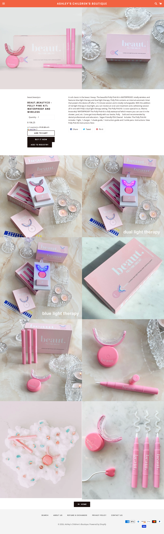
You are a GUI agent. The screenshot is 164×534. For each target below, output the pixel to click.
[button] (41, 128)
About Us (57, 515)
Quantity (32, 117)
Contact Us (116, 515)
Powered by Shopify (97, 524)
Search (45, 515)
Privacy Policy (99, 515)
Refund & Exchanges (77, 515)
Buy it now (41, 139)
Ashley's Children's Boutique (82, 4)
